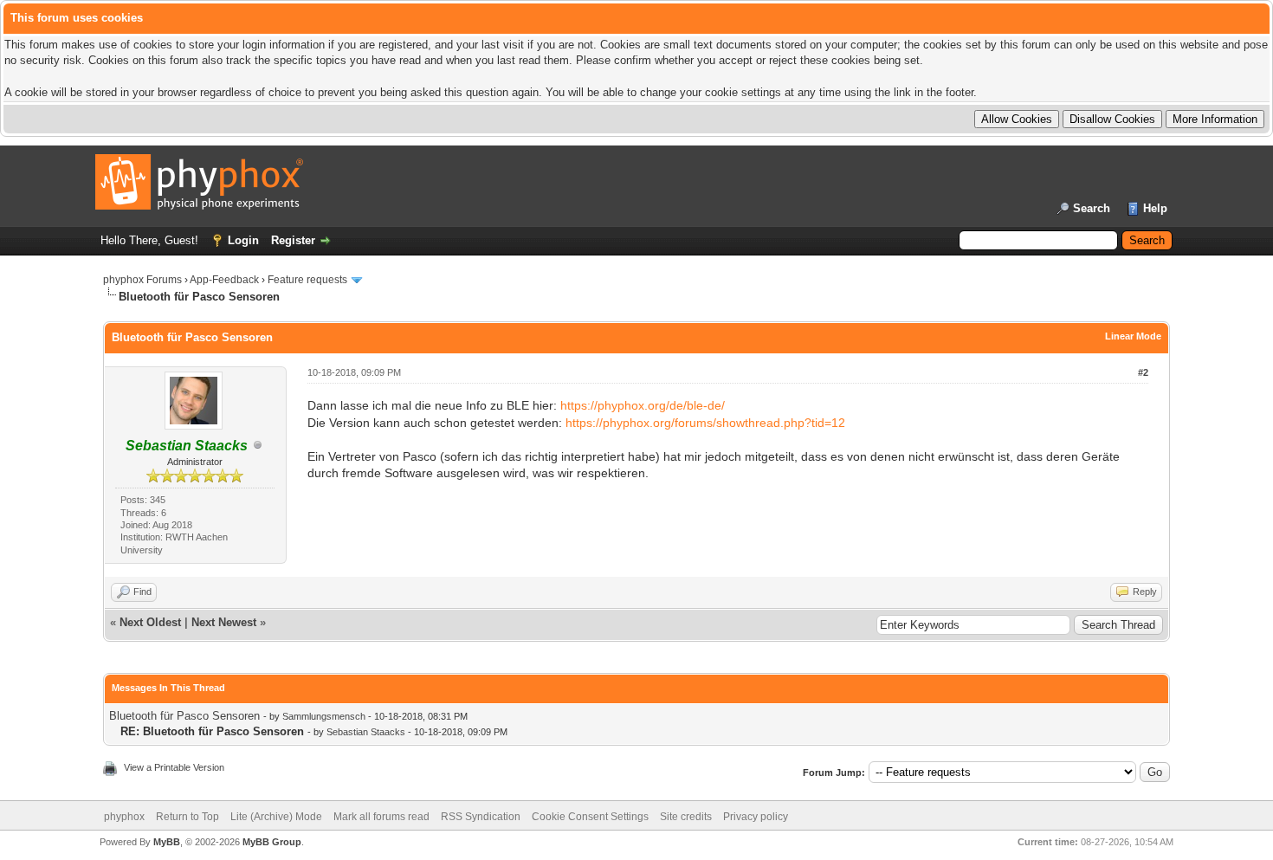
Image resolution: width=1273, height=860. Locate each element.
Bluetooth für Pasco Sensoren (184, 715)
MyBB (166, 842)
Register (293, 240)
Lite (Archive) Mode (276, 817)
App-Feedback (224, 280)
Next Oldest (150, 622)
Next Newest (223, 622)
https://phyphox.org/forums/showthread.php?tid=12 (705, 423)
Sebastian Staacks (365, 732)
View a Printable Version (174, 767)
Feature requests (307, 280)
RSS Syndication (480, 817)
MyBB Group (271, 842)
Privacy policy (755, 817)
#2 (1143, 372)
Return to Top (187, 817)
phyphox (124, 817)
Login (243, 240)
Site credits (686, 817)
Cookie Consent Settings (590, 817)
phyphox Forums (142, 280)
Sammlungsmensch (323, 716)
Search (1091, 208)
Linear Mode (1133, 336)
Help (1155, 208)
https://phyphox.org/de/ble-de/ (642, 405)
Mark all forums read (381, 817)
